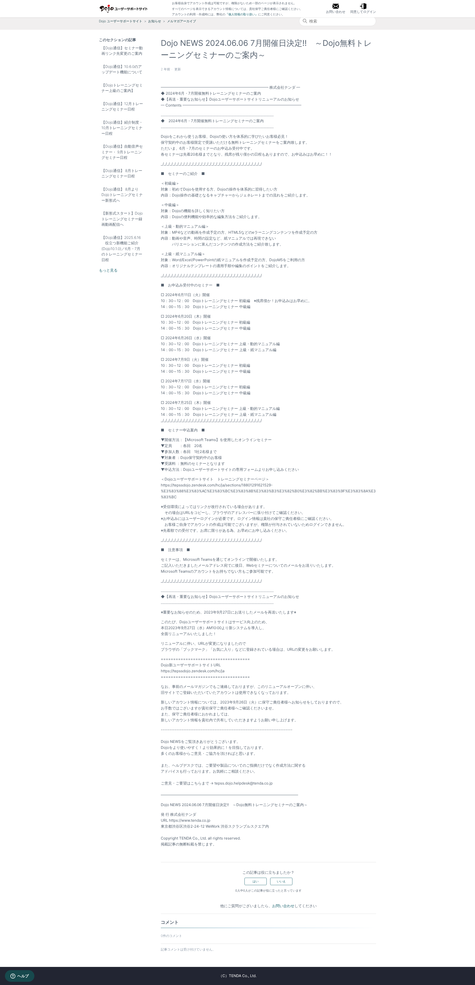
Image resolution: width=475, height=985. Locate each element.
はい (256, 881)
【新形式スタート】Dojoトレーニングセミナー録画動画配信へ (122, 219)
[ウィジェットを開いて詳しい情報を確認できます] (19, 976)
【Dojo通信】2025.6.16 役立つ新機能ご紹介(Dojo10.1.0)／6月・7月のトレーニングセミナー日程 (121, 248)
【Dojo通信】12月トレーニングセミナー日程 (122, 106)
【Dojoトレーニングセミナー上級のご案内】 (122, 88)
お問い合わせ (283, 905)
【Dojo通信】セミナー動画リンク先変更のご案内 (122, 51)
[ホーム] (123, 8)
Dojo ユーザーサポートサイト (120, 21)
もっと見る (108, 270)
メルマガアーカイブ (181, 21)
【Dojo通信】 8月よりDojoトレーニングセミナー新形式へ (122, 195)
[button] (363, 8)
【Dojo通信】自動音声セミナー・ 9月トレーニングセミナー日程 (122, 152)
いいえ (281, 881)
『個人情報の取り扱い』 (241, 14)
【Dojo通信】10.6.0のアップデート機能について (121, 69)
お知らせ (154, 21)
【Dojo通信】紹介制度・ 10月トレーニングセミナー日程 (122, 128)
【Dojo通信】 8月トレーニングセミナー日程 (121, 173)
